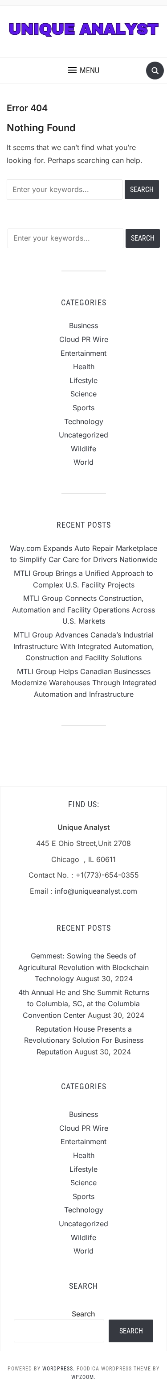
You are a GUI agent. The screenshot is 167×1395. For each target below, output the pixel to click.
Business (83, 325)
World (83, 462)
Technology (83, 421)
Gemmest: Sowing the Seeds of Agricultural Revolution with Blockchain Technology (83, 967)
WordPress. (58, 1369)
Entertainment (83, 353)
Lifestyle (83, 380)
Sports (83, 407)
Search (83, 1313)
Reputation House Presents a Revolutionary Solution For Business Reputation (83, 1040)
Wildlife (83, 448)
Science (83, 393)
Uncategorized (83, 434)
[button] (83, 70)
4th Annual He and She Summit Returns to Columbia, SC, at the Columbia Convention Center (83, 1004)
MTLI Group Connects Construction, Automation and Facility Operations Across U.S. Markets (83, 609)
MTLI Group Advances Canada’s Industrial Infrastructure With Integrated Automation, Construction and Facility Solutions (83, 646)
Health (83, 366)
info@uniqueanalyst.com (96, 891)
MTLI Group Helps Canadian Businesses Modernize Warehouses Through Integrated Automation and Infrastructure (83, 683)
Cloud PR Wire (83, 339)
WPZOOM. (83, 1377)
